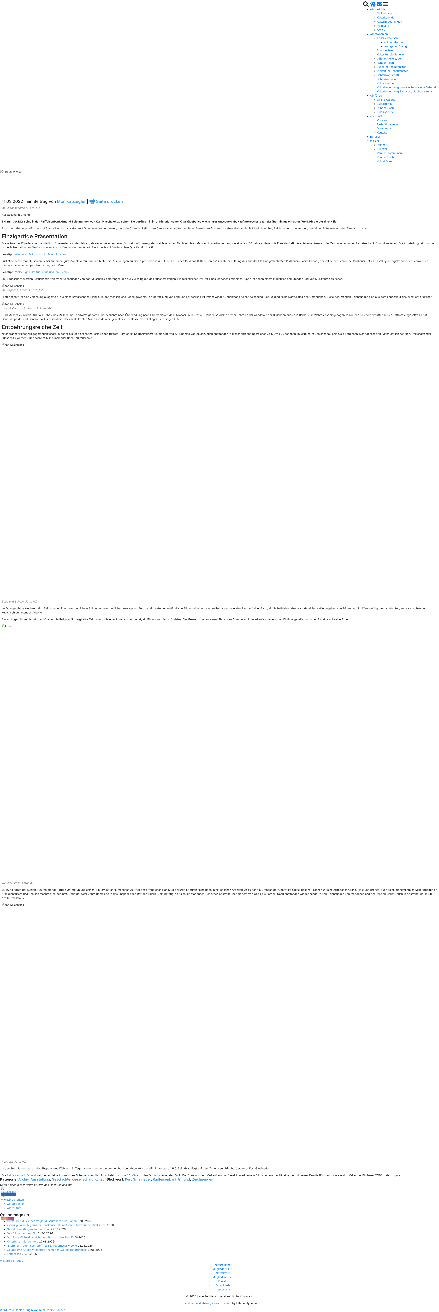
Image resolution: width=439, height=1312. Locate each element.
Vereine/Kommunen (389, 153)
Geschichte (61, 1179)
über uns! (376, 116)
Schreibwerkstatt (388, 75)
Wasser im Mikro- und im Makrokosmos (40, 254)
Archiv (381, 29)
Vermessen (14, 1254)
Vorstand (383, 120)
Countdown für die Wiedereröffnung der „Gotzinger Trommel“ (47, 1249)
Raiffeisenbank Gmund (21, 1175)
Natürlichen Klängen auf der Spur (28, 1229)
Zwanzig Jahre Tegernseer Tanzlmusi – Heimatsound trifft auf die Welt (52, 1225)
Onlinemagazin (386, 13)
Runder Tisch (385, 62)
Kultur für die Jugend (390, 54)
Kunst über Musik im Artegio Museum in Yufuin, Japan (42, 1221)
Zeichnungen (202, 1179)
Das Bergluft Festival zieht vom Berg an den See (38, 1237)
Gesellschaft (82, 1179)
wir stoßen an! (379, 34)
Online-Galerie (386, 99)
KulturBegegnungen (389, 21)
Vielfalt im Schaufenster (392, 71)
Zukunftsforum (393, 42)
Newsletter (223, 1273)
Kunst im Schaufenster (391, 66)
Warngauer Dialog (395, 46)
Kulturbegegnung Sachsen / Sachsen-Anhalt (405, 91)
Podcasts (383, 25)
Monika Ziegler (71, 201)
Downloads (384, 128)
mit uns (374, 140)
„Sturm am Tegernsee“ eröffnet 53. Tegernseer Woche (42, 1245)
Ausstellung (40, 1179)
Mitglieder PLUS (222, 1269)
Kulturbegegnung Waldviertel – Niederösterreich (408, 87)
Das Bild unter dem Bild (22, 1233)
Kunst (99, 1179)
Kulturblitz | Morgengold (22, 1241)
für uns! (375, 136)
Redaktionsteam (387, 124)
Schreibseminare (387, 79)
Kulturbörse (384, 103)
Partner (382, 145)
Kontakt (382, 132)
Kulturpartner (223, 1264)
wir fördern (377, 95)
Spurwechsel (385, 50)
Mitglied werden (222, 1277)
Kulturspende (385, 83)
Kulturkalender (386, 17)
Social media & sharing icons (201, 1303)
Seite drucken (106, 201)
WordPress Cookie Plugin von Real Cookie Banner (32, 1310)
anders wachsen (387, 38)
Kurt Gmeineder (138, 1179)
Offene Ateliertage (389, 58)
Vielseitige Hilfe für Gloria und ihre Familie (42, 272)
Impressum (223, 1289)
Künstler (382, 149)
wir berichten (378, 9)
